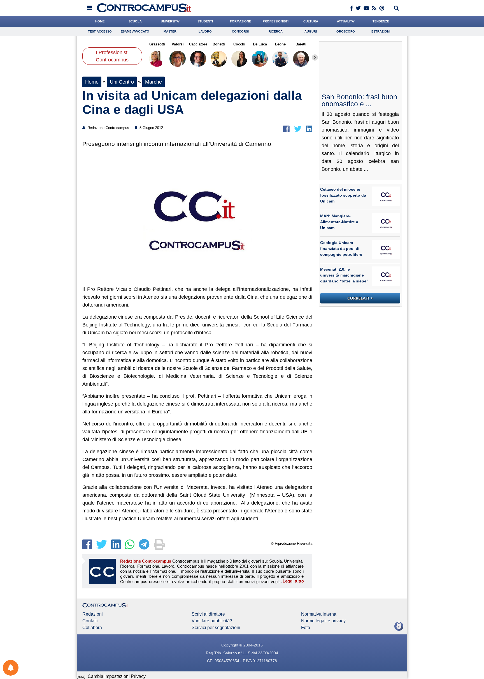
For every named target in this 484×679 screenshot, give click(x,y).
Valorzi (177, 44)
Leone (280, 44)
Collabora (92, 627)
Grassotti (157, 44)
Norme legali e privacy (323, 621)
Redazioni (92, 614)
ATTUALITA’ (346, 21)
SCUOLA (135, 21)
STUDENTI (205, 21)
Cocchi (239, 44)
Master (170, 31)
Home (92, 82)
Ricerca (276, 31)
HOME (99, 21)
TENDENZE (381, 21)
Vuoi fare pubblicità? (212, 621)
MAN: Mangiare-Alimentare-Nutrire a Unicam (339, 222)
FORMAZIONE (240, 21)
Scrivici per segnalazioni (216, 627)
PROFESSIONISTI (275, 21)
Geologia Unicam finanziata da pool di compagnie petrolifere (341, 248)
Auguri (310, 31)
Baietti (300, 44)
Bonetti (219, 44)
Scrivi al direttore (208, 614)
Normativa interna (318, 614)
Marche (153, 82)
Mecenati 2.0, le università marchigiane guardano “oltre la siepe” (344, 275)
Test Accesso (100, 31)
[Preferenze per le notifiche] (10, 668)
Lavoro (205, 31)
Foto (305, 627)
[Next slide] (315, 57)
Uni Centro (122, 82)
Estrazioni (380, 31)
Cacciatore (198, 44)
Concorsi (240, 31)
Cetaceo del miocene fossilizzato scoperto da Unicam (343, 195)
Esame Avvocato (135, 31)
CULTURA (310, 21)
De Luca (260, 44)
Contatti (90, 621)
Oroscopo (345, 31)
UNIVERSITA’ (170, 21)
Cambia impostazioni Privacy (117, 676)
